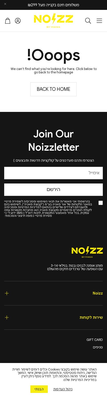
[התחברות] (17, 20)
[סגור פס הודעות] (5, 4)
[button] (99, 20)
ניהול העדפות (62, 389)
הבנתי (39, 389)
